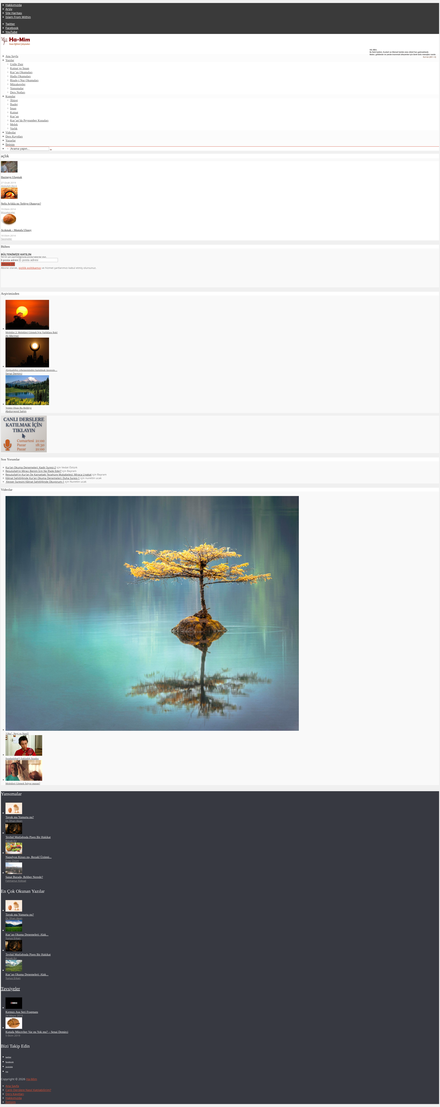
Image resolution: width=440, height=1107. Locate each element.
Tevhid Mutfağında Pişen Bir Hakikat (28, 837)
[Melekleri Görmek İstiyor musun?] (24, 780)
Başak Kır (11, 841)
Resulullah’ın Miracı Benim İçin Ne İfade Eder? (33, 471)
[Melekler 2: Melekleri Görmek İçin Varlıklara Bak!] (27, 328)
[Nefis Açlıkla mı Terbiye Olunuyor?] (9, 198)
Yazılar (10, 60)
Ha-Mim (31, 1079)
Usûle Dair (16, 64)
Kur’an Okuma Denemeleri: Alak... (27, 934)
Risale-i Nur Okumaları (24, 80)
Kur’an (14, 116)
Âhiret (14, 100)
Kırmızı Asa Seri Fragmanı (22, 1012)
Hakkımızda (14, 5)
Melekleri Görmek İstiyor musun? (23, 783)
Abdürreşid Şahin (16, 411)
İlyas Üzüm (12, 860)
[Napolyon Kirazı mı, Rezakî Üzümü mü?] (14, 853)
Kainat (14, 112)
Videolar (11, 132)
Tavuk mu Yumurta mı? (20, 817)
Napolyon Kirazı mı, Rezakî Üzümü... (29, 857)
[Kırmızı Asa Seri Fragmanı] (14, 1008)
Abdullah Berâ (9, 185)
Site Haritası (14, 13)
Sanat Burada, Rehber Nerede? (24, 877)
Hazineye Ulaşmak (11, 177)
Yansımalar (17, 88)
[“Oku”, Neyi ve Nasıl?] (152, 730)
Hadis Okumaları (20, 76)
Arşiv (9, 9)
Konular (10, 96)
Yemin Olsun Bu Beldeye (19, 407)
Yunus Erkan (13, 938)
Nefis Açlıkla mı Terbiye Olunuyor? (21, 203)
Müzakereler (17, 84)
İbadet (14, 104)
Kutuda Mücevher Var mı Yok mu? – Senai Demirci (37, 1032)
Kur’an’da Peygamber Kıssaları (29, 120)
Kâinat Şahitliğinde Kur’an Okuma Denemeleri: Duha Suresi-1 (43, 478)
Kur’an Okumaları (21, 72)
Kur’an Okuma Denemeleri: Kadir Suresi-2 (31, 467)
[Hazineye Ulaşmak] (9, 171)
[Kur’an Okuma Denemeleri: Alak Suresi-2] (14, 970)
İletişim (10, 144)
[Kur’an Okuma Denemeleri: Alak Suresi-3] (14, 930)
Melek (14, 124)
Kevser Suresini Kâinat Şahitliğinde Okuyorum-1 (35, 481)
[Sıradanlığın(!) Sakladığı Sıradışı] (24, 755)
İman (13, 108)
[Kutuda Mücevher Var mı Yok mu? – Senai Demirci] (14, 1028)
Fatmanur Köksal (16, 880)
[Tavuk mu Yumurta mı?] (14, 813)
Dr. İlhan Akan (14, 821)
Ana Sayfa (12, 56)
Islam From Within (18, 17)
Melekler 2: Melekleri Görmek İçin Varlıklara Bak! (32, 332)
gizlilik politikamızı (30, 268)
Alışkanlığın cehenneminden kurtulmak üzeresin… (31, 370)
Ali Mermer (12, 336)
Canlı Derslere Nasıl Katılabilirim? (28, 1090)
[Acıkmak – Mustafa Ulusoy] (9, 224)
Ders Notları (17, 92)
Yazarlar (11, 140)
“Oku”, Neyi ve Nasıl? (17, 733)
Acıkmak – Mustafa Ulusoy (16, 230)
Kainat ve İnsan (19, 68)
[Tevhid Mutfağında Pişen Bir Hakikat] (14, 833)
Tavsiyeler (6, 238)
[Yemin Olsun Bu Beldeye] (27, 404)
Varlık (13, 128)
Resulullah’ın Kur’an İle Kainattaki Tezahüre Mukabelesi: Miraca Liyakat (49, 474)
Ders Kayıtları (14, 136)
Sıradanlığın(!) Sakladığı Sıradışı (22, 758)
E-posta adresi (9, 260)
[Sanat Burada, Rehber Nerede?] (14, 873)
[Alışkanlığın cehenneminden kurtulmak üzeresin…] (27, 366)
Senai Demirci (14, 373)
